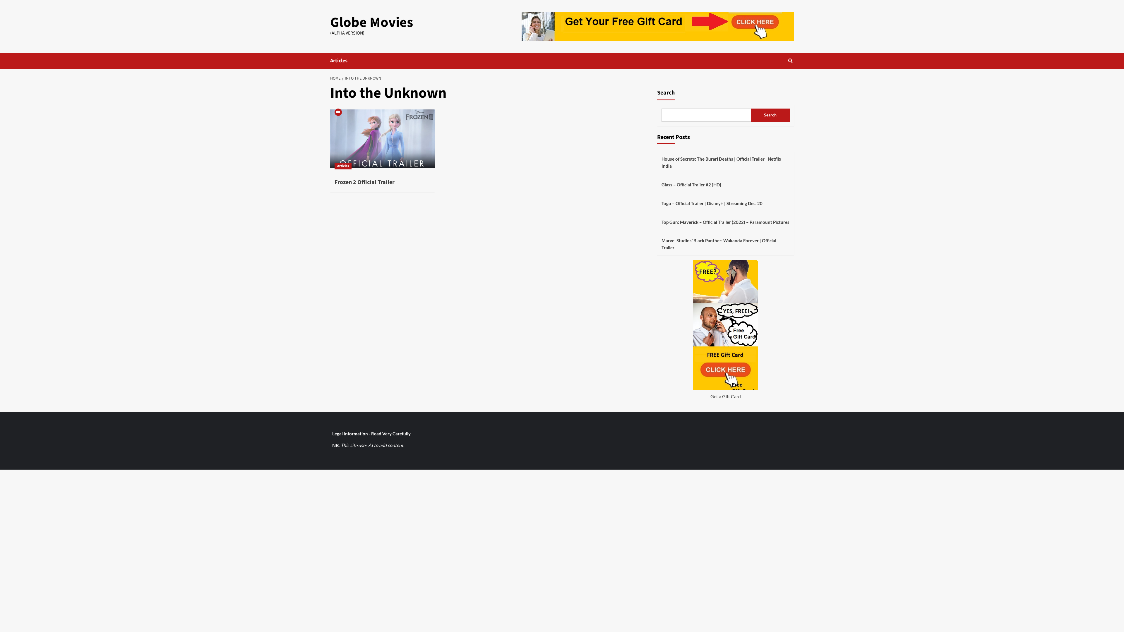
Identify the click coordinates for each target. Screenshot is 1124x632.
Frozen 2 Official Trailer (365, 182)
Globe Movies (371, 22)
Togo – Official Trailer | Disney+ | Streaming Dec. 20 (712, 203)
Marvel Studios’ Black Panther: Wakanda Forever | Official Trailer (719, 244)
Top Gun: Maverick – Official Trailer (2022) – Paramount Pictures (725, 222)
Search (666, 93)
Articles (338, 60)
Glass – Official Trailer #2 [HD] (691, 184)
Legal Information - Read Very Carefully (371, 433)
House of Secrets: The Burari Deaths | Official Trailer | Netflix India (721, 162)
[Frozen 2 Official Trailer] (382, 139)
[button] (790, 61)
